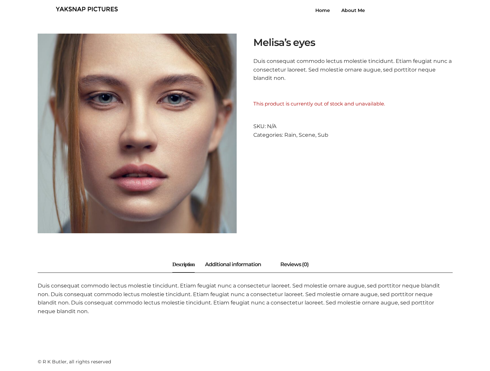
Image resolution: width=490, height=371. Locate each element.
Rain (290, 135)
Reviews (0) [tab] (294, 264)
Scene (307, 135)
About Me (353, 10)
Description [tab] (183, 264)
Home (322, 10)
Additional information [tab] (233, 264)
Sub (323, 135)
